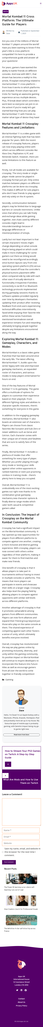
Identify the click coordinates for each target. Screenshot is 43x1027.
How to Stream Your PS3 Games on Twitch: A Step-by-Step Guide (22, 754)
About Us (21, 1002)
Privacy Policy (21, 1006)
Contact (21, 999)
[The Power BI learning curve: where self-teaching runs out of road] (21, 882)
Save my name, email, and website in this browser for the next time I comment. (22, 852)
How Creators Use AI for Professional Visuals (21, 909)
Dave (8, 34)
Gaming (5, 11)
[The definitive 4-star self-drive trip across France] (21, 923)
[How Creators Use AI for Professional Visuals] (21, 904)
